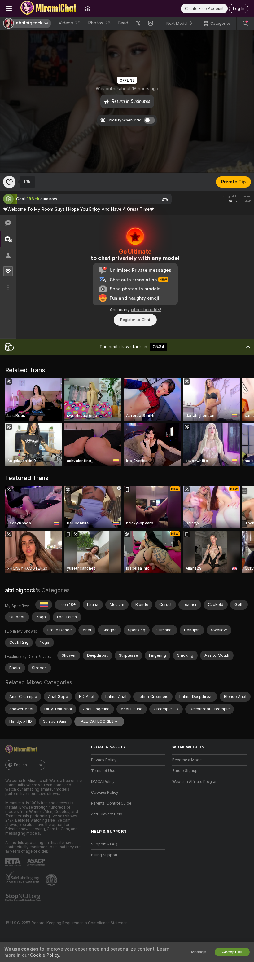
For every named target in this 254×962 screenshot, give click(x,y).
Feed (123, 23)
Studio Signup (185, 771)
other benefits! (146, 309)
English (20, 765)
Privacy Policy (103, 760)
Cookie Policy (44, 955)
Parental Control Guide (111, 803)
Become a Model (187, 760)
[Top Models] (87, 8)
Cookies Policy (104, 792)
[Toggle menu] (8, 8)
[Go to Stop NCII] (23, 897)
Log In (238, 8)
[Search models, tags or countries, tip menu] (245, 23)
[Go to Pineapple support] (52, 880)
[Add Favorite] (9, 182)
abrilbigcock (20, 590)
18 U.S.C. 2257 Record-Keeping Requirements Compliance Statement (67, 923)
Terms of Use (103, 771)
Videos (70, 23)
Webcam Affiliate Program (195, 781)
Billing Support (104, 855)
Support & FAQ (104, 844)
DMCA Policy (103, 781)
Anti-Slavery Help (106, 814)
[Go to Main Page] (48, 8)
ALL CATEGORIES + (99, 721)
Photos (99, 23)
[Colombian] (43, 605)
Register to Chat (135, 319)
